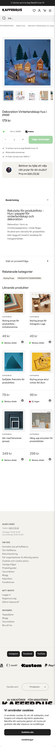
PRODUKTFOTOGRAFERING (29, 278)
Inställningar (27, 740)
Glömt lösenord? (10, 602)
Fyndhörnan (8, 582)
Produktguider (9, 568)
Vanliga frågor (9, 565)
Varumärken (8, 572)
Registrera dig (9, 599)
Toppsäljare (8, 615)
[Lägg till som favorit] (34, 10)
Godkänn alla (27, 732)
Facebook (27, 654)
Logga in (6, 595)
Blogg (5, 575)
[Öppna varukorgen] (44, 10)
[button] (48, 41)
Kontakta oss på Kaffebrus (15, 547)
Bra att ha (7, 625)
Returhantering (10, 554)
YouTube (41, 654)
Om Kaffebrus (9, 550)
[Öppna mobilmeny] (50, 10)
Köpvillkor (7, 579)
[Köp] (50, 342)
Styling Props (20, 26)
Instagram (13, 654)
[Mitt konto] (39, 10)
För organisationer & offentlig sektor (20, 558)
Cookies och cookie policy (15, 561)
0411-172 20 (33, 174)
